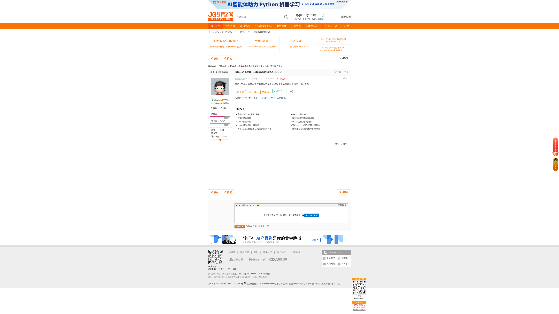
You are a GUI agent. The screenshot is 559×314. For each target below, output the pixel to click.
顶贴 (262, 66)
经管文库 (296, 26)
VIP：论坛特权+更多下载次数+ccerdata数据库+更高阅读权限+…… (333, 49)
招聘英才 (345, 258)
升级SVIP (306, 19)
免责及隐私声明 (322, 284)
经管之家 (210, 32)
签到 (299, 15)
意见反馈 (244, 252)
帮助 (256, 252)
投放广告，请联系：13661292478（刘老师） (252, 274)
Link (247, 205)
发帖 (216, 58)
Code (254, 205)
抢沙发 (255, 66)
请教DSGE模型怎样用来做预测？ (307, 125)
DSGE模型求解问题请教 (303, 118)
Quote (250, 205)
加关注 (217, 100)
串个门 (226, 100)
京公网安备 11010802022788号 (260, 284)
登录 (348, 16)
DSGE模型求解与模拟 (302, 122)
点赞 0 (278, 91)
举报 (337, 144)
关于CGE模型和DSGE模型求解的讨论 (254, 129)
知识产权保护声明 (305, 284)
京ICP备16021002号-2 (217, 284)
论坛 (217, 32)
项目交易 (245, 26)
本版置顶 (222, 66)
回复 (229, 58)
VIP (219, 120)
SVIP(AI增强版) (318, 19)
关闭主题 (232, 66)
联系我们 (331, 258)
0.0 (324, 14)
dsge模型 (263, 98)
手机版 (232, 252)
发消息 (226, 103)
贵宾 (223, 120)
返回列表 (344, 58)
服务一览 (332, 26)
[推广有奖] (278, 72)
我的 (346, 26)
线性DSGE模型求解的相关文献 (306, 129)
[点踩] (286, 91)
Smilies (257, 205)
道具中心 (278, 66)
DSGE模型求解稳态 (261, 32)
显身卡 (269, 66)
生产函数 (281, 98)
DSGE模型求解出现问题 (248, 125)
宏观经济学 (245, 32)
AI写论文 (281, 79)
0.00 (323, 16)
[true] (286, 17)
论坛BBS (215, 26)
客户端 (311, 15)
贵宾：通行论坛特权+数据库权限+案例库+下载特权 (333, 40)
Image (243, 205)
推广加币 (297, 19)
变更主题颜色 (244, 66)
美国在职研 (312, 26)
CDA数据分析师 (263, 26)
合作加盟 (331, 264)
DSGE (272, 98)
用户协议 (335, 284)
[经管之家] (220, 23)
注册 (343, 16)
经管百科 (230, 26)
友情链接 (295, 252)
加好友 (217, 103)
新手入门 (267, 252)
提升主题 (212, 66)
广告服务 (345, 264)
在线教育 (281, 26)
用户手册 (281, 252)
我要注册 (296, 215)
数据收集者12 (222, 72)
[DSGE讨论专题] (243, 72)
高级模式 (342, 205)
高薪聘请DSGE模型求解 (248, 114)
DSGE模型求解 (250, 98)
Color (239, 205)
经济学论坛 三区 (229, 32)
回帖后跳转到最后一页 (258, 226)
